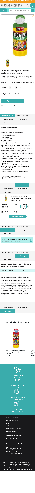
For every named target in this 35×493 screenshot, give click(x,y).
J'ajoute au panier (13, 101)
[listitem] (16, 342)
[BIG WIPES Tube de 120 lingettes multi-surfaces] (17, 36)
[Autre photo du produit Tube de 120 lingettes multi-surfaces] (7, 63)
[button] (2, 342)
